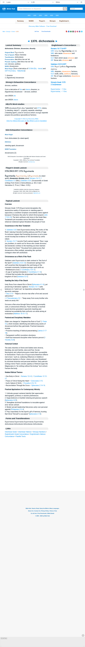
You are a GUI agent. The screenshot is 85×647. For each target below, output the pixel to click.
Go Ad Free (4, 638)
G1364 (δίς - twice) (36, 69)
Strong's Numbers (39, 432)
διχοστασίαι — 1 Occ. (59, 89)
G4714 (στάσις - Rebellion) (15, 71)
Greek (13, 31)
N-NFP (63, 64)
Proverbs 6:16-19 (29, 383)
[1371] (82, 294)
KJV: (52, 58)
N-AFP (64, 49)
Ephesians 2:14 (35, 414)
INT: (52, 60)
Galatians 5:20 (26, 181)
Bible (4, 31)
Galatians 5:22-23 (19, 263)
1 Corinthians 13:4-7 (27, 270)
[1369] (2, 294)
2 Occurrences (56, 85)
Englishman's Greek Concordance (17, 434)
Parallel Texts (21, 436)
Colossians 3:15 (37, 381)
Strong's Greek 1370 (58, 82)
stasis (28, 89)
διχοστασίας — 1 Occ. (59, 91)
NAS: (52, 53)
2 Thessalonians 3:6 (13, 298)
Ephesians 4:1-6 (38, 284)
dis (21, 89)
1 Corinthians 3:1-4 (34, 272)
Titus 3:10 (9, 294)
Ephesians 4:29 (10, 400)
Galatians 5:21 (22, 277)
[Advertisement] (42, 478)
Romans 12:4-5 (26, 376)
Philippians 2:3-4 (17, 409)
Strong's (8, 31)
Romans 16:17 (35, 178)
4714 (39, 108)
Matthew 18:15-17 (20, 314)
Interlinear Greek (11, 432)
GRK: (52, 51)
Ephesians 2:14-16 (38, 385)
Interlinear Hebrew (25, 432)
